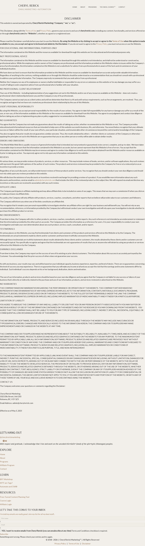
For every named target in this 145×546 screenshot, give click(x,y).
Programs (92, 7)
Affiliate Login (6, 504)
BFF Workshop (6, 479)
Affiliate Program (7, 465)
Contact (121, 7)
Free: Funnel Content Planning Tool (14, 497)
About (82, 7)
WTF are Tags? (6, 483)
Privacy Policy (45, 31)
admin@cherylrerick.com (45, 180)
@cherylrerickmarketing (10, 437)
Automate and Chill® (8, 486)
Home (74, 7)
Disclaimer (86, 543)
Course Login (5, 500)
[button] (4, 534)
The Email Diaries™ (107, 7)
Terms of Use (30, 31)
